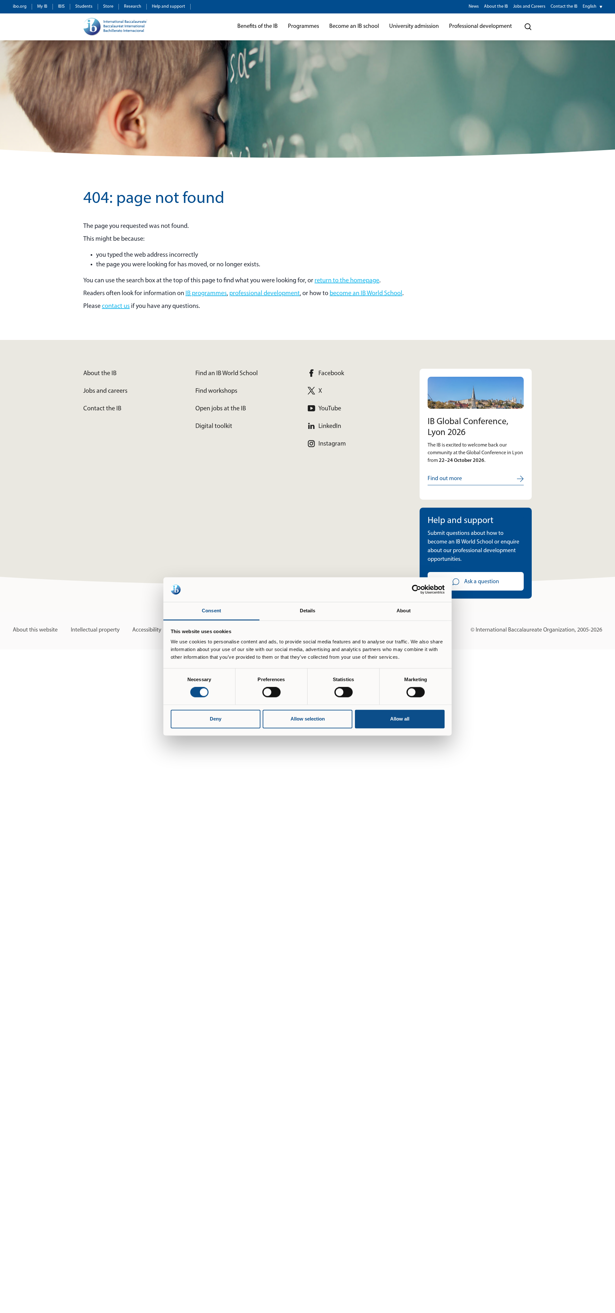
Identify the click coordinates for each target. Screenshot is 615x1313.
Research (132, 6)
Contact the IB (564, 6)
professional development (264, 293)
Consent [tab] (211, 610)
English (589, 6)
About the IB (496, 6)
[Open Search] (528, 26)
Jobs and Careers (529, 6)
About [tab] (404, 610)
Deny (215, 718)
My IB (42, 6)
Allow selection (308, 718)
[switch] (271, 692)
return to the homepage (347, 281)
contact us (116, 306)
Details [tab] (308, 610)
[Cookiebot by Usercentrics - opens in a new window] (417, 589)
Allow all (399, 718)
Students (84, 6)
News (474, 6)
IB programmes (206, 293)
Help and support (168, 6)
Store (108, 6)
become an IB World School (366, 293)
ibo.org (20, 6)
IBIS (61, 6)
